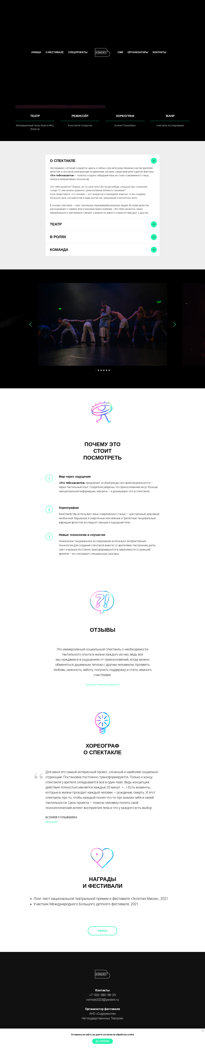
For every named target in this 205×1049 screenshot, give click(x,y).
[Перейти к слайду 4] (103, 370)
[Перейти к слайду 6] (109, 370)
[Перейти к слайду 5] (106, 370)
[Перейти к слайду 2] (98, 370)
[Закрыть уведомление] (202, 1030)
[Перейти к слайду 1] (95, 370)
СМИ (120, 52)
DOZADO (51, 822)
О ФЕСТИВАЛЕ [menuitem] (55, 52)
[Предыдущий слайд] (30, 324)
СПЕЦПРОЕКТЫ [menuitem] (77, 52)
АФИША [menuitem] (36, 52)
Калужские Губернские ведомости (102, 684)
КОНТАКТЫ (159, 52)
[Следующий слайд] (174, 324)
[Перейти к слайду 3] (101, 370)
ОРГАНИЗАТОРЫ (138, 52)
